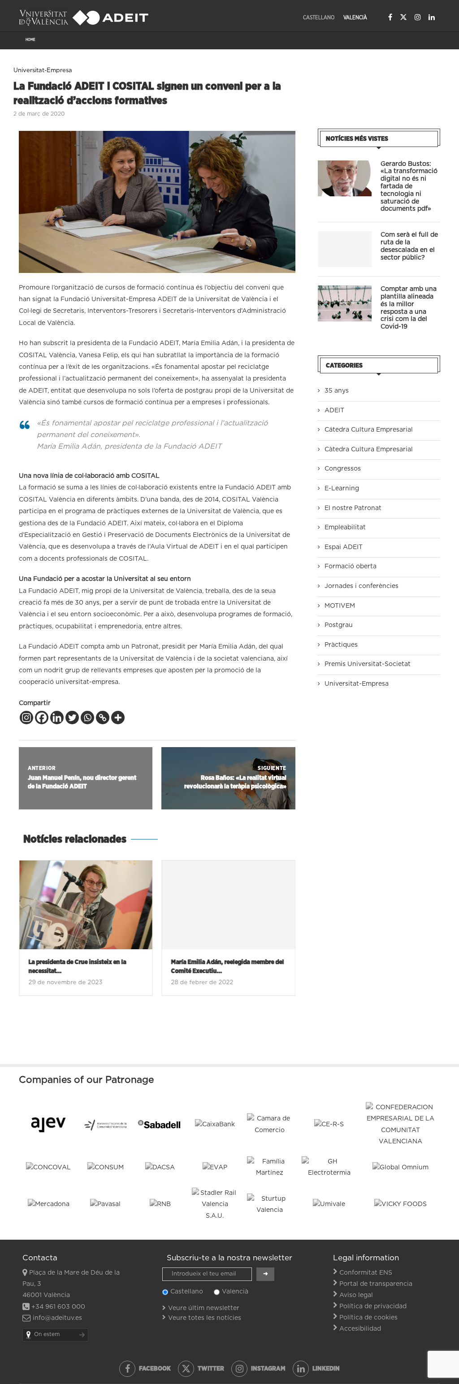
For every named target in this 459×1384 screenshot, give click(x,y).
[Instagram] (418, 17)
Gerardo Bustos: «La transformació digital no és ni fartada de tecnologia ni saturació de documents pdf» (409, 186)
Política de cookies (368, 1318)
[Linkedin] (432, 17)
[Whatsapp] (87, 717)
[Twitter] (403, 17)
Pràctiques (341, 645)
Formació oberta (351, 566)
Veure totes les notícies (204, 1318)
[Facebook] (390, 17)
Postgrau (339, 625)
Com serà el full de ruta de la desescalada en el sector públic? (409, 246)
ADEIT (334, 410)
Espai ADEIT (344, 547)
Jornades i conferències (361, 586)
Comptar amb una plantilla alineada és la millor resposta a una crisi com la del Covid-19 (409, 308)
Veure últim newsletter (203, 1308)
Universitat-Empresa (357, 684)
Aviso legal (356, 1295)
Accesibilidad (360, 1329)
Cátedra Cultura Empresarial (369, 430)
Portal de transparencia (375, 1284)
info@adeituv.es (57, 1318)
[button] (31, 933)
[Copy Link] (102, 717)
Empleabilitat (345, 527)
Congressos (343, 469)
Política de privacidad (373, 1306)
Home (30, 40)
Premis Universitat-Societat (368, 664)
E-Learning (342, 488)
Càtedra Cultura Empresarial (369, 449)
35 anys (337, 391)
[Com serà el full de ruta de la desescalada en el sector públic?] (345, 249)
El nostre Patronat (353, 508)
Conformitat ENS (365, 1273)
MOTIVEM (340, 606)
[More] (118, 717)
